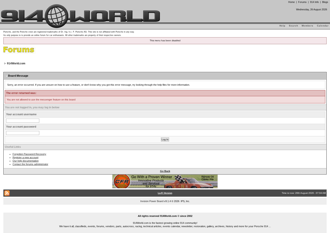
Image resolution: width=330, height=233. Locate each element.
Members (307, 25)
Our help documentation (26, 160)
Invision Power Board (151, 201)
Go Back (165, 171)
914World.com (16, 63)
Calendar (323, 25)
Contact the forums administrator (30, 164)
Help (282, 25)
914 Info (314, 2)
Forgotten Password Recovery (29, 154)
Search (293, 25)
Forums (302, 2)
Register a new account (25, 157)
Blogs (325, 2)
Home (291, 2)
